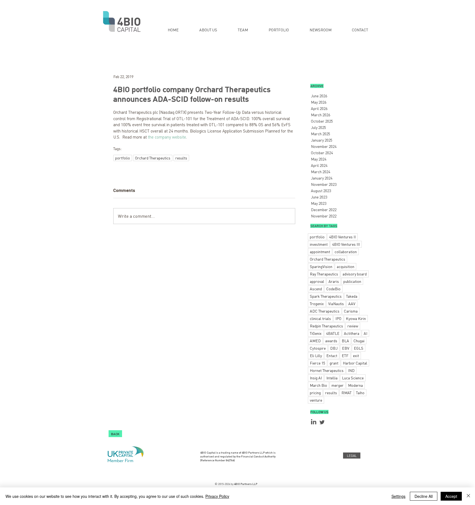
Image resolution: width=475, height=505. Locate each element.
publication (352, 281)
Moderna (355, 385)
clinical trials (320, 318)
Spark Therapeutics (326, 296)
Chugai (359, 340)
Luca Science (353, 377)
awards (331, 340)
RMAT (346, 392)
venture (316, 400)
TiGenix (316, 333)
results (181, 157)
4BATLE (332, 333)
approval (317, 281)
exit (356, 355)
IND (351, 370)
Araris (333, 281)
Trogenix (317, 303)
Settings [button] (398, 496)
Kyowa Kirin (356, 318)
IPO (338, 318)
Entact (331, 355)
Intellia (332, 377)
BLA (345, 340)
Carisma (351, 310)
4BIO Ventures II (342, 236)
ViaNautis (336, 303)
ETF (345, 355)
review (352, 325)
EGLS (358, 348)
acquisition (345, 266)
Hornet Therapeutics (327, 370)
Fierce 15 (317, 362)
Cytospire (318, 348)
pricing (315, 392)
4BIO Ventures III (346, 244)
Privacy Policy (217, 496)
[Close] (468, 496)
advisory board (355, 273)
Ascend (316, 288)
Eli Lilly (316, 355)
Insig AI (316, 377)
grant (334, 362)
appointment (320, 251)
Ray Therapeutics (324, 273)
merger (338, 385)
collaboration (346, 251)
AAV (351, 303)
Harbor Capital (355, 362)
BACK (115, 433)
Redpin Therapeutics (326, 325)
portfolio (122, 157)
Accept (451, 496)
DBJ (334, 348)
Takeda (351, 296)
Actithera (351, 333)
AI (365, 333)
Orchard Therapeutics (152, 157)
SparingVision (321, 266)
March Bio (318, 385)
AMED (315, 340)
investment (319, 244)
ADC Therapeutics (324, 310)
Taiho (360, 392)
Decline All (424, 496)
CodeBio (333, 288)
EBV (345, 348)
